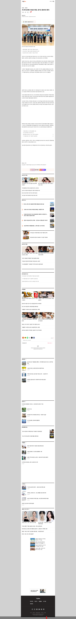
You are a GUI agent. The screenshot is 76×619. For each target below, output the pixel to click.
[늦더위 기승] (24, 410)
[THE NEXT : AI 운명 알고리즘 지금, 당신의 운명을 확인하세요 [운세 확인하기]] (38, 169)
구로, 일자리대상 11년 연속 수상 (28, 132)
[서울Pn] (24, 1)
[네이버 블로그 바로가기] (44, 609)
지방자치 (26, 7)
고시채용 (23, 484)
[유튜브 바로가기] (37, 609)
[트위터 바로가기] (34, 609)
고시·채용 (44, 601)
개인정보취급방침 (38, 612)
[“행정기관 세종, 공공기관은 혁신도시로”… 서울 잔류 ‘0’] (24, 375)
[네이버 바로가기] (41, 609)
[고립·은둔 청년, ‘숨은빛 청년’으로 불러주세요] (24, 369)
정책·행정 (23, 359)
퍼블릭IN (31, 603)
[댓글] (30, 12)
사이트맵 (42, 612)
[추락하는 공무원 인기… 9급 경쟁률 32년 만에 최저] (24, 493)
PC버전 (45, 612)
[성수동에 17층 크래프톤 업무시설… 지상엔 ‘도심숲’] (24, 415)
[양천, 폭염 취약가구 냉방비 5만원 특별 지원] (24, 446)
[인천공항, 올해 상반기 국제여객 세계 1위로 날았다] (24, 380)
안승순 (23, 15)
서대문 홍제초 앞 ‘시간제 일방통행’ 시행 (29, 131)
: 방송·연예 (25, 509)
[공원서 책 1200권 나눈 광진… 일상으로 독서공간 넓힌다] (24, 458)
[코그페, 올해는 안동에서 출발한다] (24, 421)
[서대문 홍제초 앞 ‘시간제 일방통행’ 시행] (24, 452)
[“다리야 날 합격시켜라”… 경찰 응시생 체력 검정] (24, 488)
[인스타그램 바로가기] (39, 609)
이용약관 (34, 612)
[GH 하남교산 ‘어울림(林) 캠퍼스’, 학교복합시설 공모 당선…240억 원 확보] (24, 363)
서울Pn (23, 7)
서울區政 (23, 442)
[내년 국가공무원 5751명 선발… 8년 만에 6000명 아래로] (24, 499)
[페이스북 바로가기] (32, 609)
